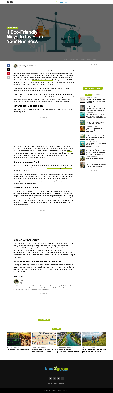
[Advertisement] (44, 129)
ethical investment (43, 267)
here (67, 101)
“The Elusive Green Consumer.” (42, 80)
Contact (62, 383)
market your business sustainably (45, 109)
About (55, 383)
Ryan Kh (22, 67)
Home (50, 383)
